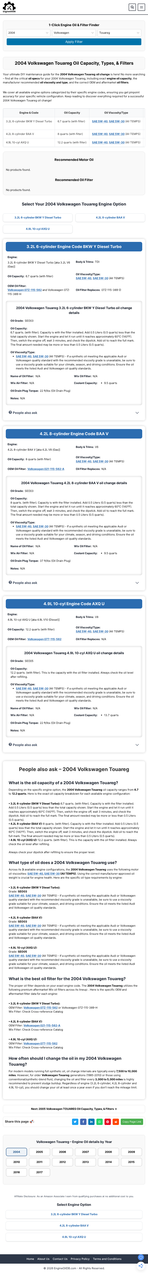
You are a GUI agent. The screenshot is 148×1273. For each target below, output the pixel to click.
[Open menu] (141, 7)
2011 (39, 1162)
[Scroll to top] (139, 1250)
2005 (39, 1152)
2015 (131, 1162)
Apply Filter (74, 42)
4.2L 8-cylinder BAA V (110, 217)
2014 (108, 1162)
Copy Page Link (132, 1121)
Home (30, 1259)
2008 (108, 1152)
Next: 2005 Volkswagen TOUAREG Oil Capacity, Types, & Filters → (74, 1109)
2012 (62, 1162)
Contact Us (60, 1259)
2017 (39, 1172)
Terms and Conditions (107, 1259)
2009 (131, 1152)
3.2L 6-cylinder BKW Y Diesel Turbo (37, 217)
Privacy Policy (80, 1259)
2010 (16, 1162)
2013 (85, 1162)
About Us (43, 1259)
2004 (16, 1152)
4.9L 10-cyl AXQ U (38, 229)
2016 (16, 1172)
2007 (85, 1152)
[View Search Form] (132, 7)
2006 (62, 1152)
